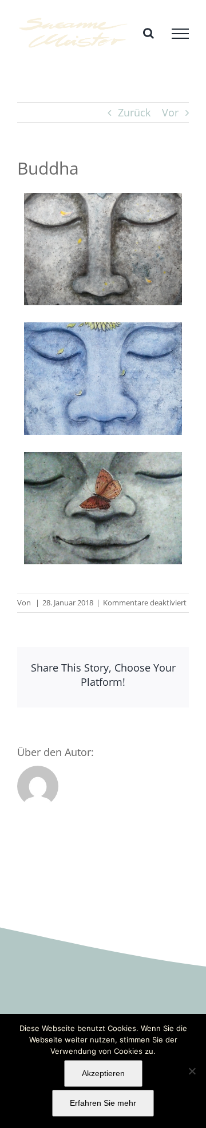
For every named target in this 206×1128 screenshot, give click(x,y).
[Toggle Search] (148, 33)
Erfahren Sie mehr (103, 1102)
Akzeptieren (103, 1073)
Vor (170, 112)
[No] (191, 1071)
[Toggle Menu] (180, 34)
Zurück (134, 112)
